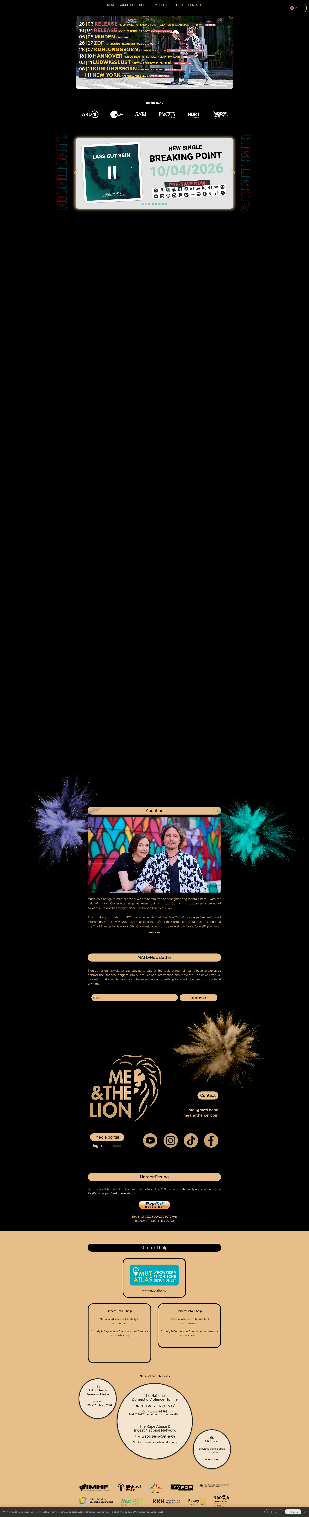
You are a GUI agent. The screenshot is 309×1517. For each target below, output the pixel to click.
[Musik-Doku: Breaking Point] (146, 204)
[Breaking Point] (142, 204)
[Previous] (76, 173)
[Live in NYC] (166, 204)
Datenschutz (156, 1511)
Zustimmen (293, 1512)
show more (154, 932)
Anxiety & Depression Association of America (119, 1331)
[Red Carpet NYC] (159, 204)
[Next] (233, 173)
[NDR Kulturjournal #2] (163, 204)
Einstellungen (273, 1512)
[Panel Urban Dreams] (156, 204)
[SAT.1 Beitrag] (149, 204)
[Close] (305, 1511)
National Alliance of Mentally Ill (119, 1319)
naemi (119, 1323)
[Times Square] (153, 204)
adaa (119, 1335)
